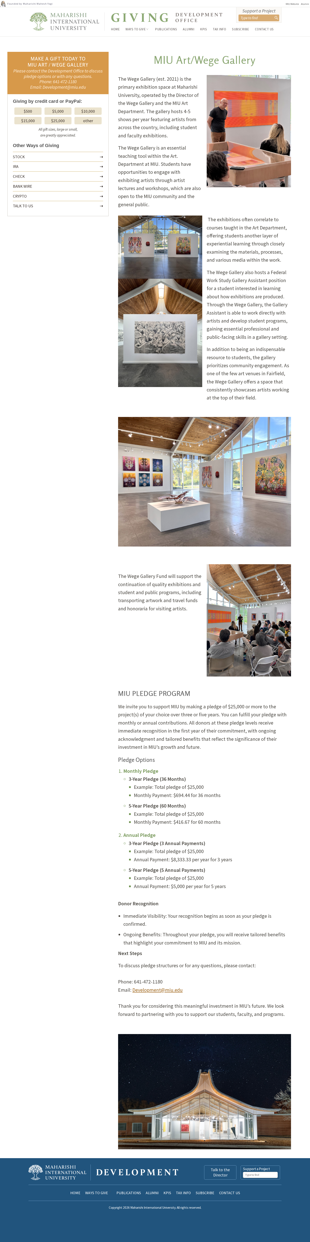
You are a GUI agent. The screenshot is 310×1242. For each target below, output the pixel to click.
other (88, 120)
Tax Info (219, 29)
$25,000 (58, 120)
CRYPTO (20, 196)
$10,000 (88, 111)
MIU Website (292, 3)
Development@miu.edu (157, 990)
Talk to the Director (220, 1172)
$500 (28, 111)
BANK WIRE (22, 186)
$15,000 (28, 120)
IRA (15, 166)
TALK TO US (23, 205)
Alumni (305, 3)
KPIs (203, 29)
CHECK (19, 176)
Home (115, 29)
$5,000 (58, 111)
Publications (166, 29)
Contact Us (264, 29)
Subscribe (240, 29)
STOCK (19, 156)
